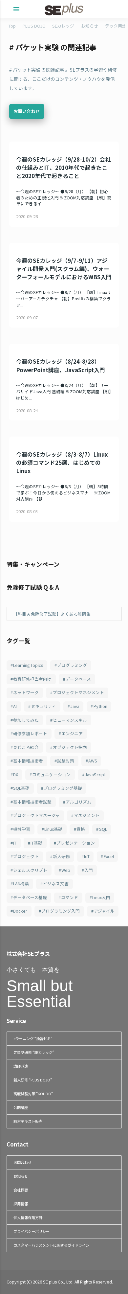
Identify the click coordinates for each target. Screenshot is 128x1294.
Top (12, 26)
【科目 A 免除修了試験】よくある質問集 (52, 614)
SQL (103, 829)
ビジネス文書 (56, 883)
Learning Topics (28, 665)
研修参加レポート (30, 733)
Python (100, 706)
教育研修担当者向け (32, 679)
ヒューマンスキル (70, 720)
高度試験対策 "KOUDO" (33, 1093)
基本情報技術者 (28, 761)
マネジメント (86, 815)
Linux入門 (101, 897)
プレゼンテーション (75, 843)
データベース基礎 (30, 897)
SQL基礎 (21, 788)
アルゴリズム (78, 802)
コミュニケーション (51, 774)
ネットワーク (26, 692)
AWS (92, 761)
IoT (87, 856)
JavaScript (95, 774)
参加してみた (26, 720)
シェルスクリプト (30, 870)
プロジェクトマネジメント (78, 692)
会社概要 (20, 1189)
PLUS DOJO (34, 26)
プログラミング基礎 (63, 788)
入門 (88, 870)
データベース (78, 679)
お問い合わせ (26, 111)
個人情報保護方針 (27, 1217)
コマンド (69, 897)
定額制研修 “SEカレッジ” (33, 1052)
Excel (109, 856)
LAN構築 (21, 883)
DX (15, 774)
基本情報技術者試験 (32, 802)
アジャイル (104, 911)
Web (65, 870)
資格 (80, 829)
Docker (20, 911)
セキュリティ (43, 706)
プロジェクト (26, 856)
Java (74, 706)
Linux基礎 (53, 829)
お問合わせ (22, 1162)
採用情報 (20, 1203)
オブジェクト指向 (70, 747)
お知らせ (89, 26)
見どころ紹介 (26, 747)
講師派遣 (20, 1066)
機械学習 (21, 829)
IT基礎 (36, 843)
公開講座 (20, 1107)
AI (15, 706)
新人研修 (61, 856)
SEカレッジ (63, 26)
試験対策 (65, 761)
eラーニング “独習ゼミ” (32, 1038)
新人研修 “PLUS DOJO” (32, 1079)
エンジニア (72, 733)
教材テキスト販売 (27, 1121)
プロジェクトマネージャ (36, 815)
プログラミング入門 (60, 911)
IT (14, 843)
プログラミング (72, 665)
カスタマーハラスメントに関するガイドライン (51, 1245)
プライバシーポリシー (31, 1231)
